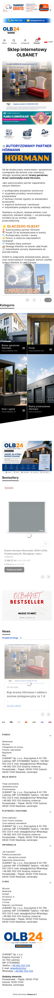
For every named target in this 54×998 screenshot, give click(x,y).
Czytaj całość (14, 705)
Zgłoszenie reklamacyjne (13, 860)
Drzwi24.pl (7, 897)
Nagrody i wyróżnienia (12, 905)
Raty (4, 755)
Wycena (6, 744)
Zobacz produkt (14, 569)
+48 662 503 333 (20, 965)
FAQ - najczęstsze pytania (14, 857)
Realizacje (6, 891)
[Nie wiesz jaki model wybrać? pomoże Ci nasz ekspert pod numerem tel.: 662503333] (45, 132)
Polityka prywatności (11, 854)
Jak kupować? (8, 851)
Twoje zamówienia (10, 784)
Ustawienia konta (10, 786)
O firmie (5, 902)
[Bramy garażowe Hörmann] (13, 333)
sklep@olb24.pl (18, 968)
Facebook (6, 899)
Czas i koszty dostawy (12, 820)
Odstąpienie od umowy (12, 747)
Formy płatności (9, 818)
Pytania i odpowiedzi (11, 750)
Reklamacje (7, 741)
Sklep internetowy (24, 994)
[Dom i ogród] (13, 389)
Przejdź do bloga (10, 638)
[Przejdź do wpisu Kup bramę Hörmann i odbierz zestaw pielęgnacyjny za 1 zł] (27, 664)
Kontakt (5, 894)
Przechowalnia (8, 789)
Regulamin (7, 752)
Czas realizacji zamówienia (14, 823)
